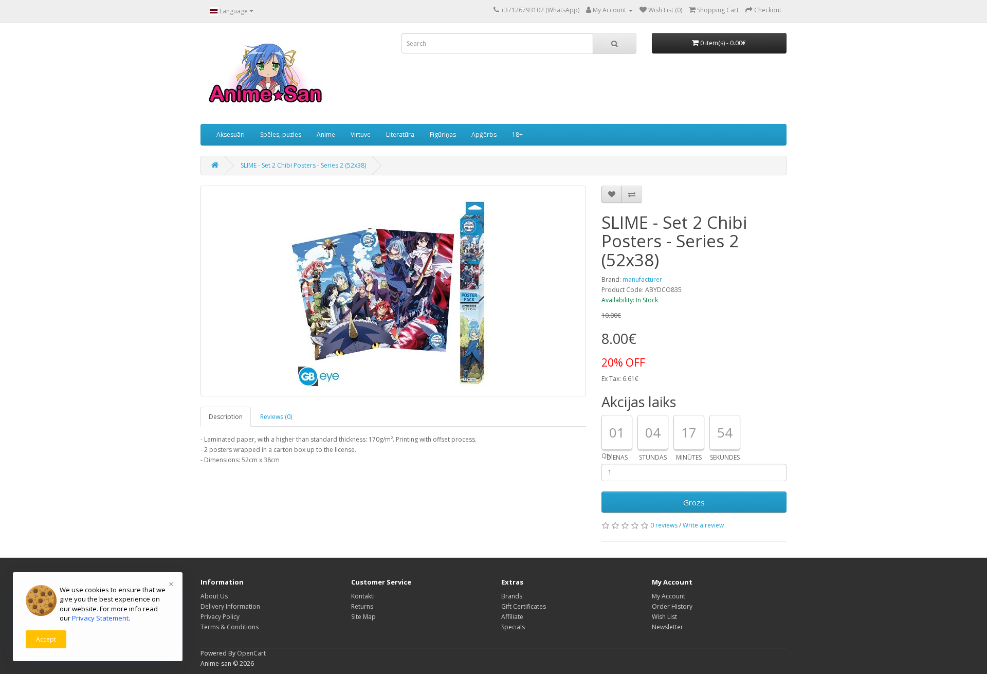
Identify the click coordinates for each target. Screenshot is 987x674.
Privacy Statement (100, 618)
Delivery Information (230, 606)
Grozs (694, 502)
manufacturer (642, 279)
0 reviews (664, 525)
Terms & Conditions (229, 627)
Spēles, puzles (280, 134)
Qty (606, 455)
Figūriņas (443, 134)
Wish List (664, 616)
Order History (672, 606)
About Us (214, 596)
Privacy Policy (220, 616)
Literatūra (400, 134)
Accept (46, 639)
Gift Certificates (523, 606)
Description (226, 416)
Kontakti (363, 596)
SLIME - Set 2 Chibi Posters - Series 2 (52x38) (303, 165)
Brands (511, 596)
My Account (668, 596)
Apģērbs (484, 134)
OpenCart (251, 653)
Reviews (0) (276, 416)
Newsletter (667, 627)
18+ (517, 134)
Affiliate (512, 616)
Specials (513, 627)
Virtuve (361, 134)
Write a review (703, 525)
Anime (326, 134)
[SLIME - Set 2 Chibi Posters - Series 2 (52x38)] (393, 291)
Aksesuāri (230, 134)
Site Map (363, 616)
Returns (362, 606)
